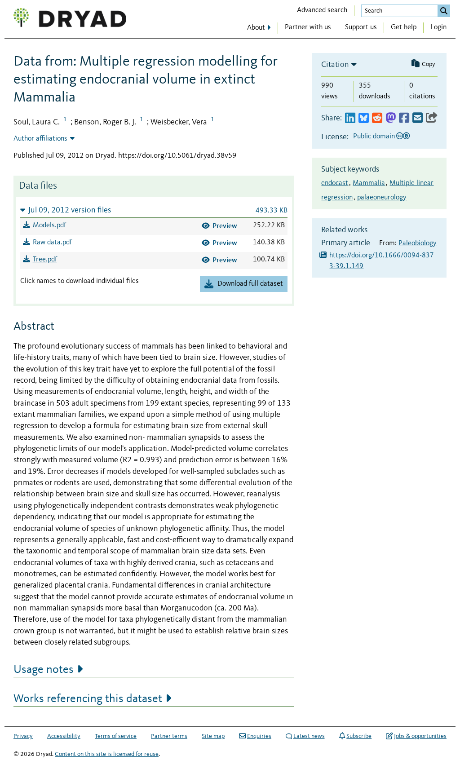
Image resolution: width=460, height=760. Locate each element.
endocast (334, 183)
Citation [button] (335, 65)
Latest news (309, 736)
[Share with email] (417, 118)
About (256, 27)
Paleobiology (417, 243)
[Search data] (444, 10)
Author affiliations (40, 138)
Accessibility (63, 736)
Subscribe (359, 736)
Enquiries (259, 736)
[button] (154, 210)
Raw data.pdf (52, 242)
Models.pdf (49, 225)
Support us (361, 27)
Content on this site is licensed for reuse (107, 754)
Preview (224, 225)
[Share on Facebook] (404, 118)
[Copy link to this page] (432, 118)
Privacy (23, 736)
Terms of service (116, 736)
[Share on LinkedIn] (350, 118)
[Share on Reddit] (377, 118)
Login (438, 27)
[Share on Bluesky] (363, 118)
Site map (213, 736)
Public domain (374, 136)
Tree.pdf (45, 259)
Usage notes (43, 670)
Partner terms (169, 736)
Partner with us (308, 27)
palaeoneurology (382, 197)
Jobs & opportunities (420, 736)
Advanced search (322, 10)
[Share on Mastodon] (390, 118)
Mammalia (369, 183)
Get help (403, 27)
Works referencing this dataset (87, 699)
